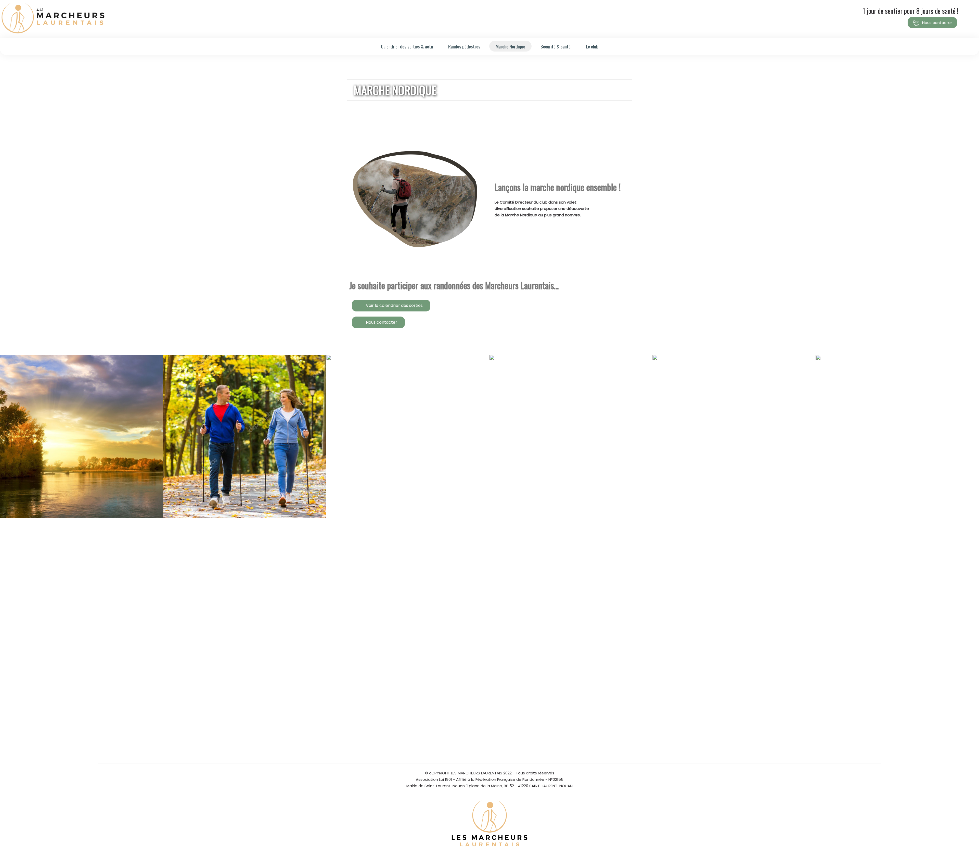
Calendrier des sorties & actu (407, 46)
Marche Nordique (510, 46)
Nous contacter (936, 22)
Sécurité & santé (555, 46)
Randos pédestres (464, 46)
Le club (592, 46)
